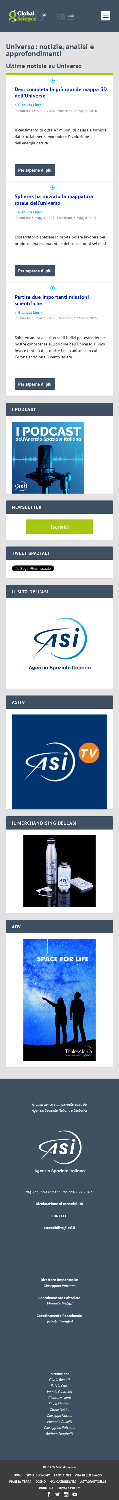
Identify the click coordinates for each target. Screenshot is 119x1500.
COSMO (41, 1482)
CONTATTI (59, 1216)
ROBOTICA (46, 1488)
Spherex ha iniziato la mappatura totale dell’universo (54, 199)
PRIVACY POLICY (68, 1488)
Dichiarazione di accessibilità (59, 1203)
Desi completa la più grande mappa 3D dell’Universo (61, 92)
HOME (18, 1475)
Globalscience (66, 1467)
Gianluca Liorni (30, 104)
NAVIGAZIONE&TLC (63, 1482)
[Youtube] (74, 1494)
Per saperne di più (34, 170)
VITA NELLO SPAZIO (88, 1475)
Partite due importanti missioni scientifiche (52, 300)
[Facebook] (49, 1494)
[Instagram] (66, 1494)
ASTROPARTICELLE (93, 1482)
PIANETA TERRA (20, 1482)
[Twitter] (57, 1494)
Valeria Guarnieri (59, 1321)
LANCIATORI (62, 1475)
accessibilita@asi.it (59, 1227)
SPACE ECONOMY (38, 1475)
